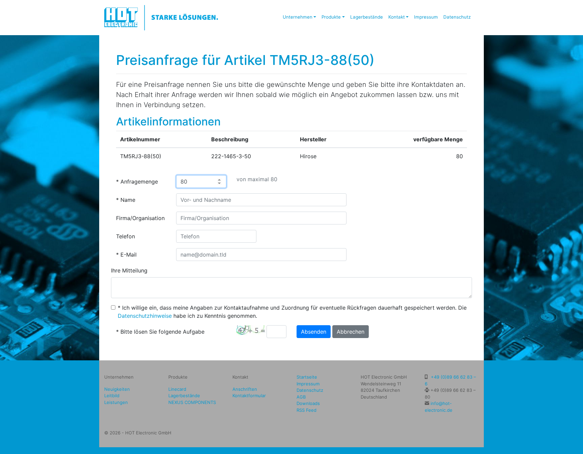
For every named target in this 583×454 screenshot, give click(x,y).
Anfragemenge (139, 181)
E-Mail (128, 254)
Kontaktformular (249, 395)
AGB (301, 397)
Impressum (426, 17)
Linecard (177, 389)
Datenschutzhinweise (145, 315)
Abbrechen (350, 331)
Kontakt (396, 17)
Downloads (308, 403)
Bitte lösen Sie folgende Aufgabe (162, 331)
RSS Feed (306, 410)
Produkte (331, 17)
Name (127, 199)
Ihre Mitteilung (129, 270)
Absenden (313, 331)
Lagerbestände (366, 17)
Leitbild (111, 395)
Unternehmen (297, 17)
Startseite (307, 377)
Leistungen (116, 402)
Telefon (125, 236)
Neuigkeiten (117, 389)
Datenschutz (457, 17)
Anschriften (244, 389)
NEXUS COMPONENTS (192, 402)
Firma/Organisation (140, 218)
